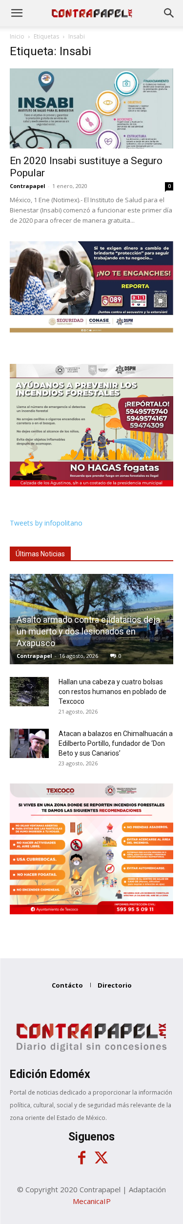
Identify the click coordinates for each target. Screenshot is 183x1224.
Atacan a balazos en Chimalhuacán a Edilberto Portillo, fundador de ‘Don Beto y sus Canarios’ (116, 743)
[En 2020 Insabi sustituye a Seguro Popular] (91, 108)
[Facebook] (82, 1158)
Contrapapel (27, 186)
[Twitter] (101, 1158)
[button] (16, 13)
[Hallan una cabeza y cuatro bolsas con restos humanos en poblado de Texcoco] (29, 691)
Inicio (17, 36)
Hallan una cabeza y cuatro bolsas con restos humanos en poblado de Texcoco (112, 691)
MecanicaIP (92, 1201)
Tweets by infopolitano (46, 523)
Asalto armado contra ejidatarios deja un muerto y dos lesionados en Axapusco (88, 631)
